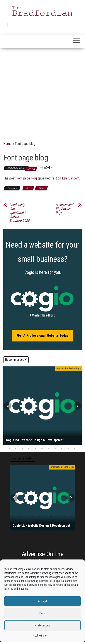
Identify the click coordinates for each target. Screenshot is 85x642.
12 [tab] (19, 522)
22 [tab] (64, 443)
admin (48, 167)
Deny (42, 613)
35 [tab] (74, 448)
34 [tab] (68, 448)
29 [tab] (35, 448)
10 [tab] (64, 437)
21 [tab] (58, 443)
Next (77, 405)
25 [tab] (9, 448)
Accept (42, 601)
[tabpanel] (42, 405)
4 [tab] (25, 437)
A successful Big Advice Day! (64, 209)
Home (7, 144)
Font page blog (26, 178)
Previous (7, 405)
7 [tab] (45, 437)
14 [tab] (12, 443)
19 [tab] (45, 443)
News (41, 188)
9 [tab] (58, 437)
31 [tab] (48, 448)
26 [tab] (15, 448)
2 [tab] (12, 437)
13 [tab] (25, 522)
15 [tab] (19, 443)
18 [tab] (38, 443)
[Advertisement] (42, 92)
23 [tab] (71, 443)
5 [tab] (32, 437)
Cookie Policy (40, 635)
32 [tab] (55, 448)
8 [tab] (51, 437)
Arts (28, 188)
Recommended (14, 359)
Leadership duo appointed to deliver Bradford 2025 (19, 213)
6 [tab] (38, 437)
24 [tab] (32, 528)
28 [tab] (29, 448)
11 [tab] (71, 437)
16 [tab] (25, 443)
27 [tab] (22, 448)
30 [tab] (42, 448)
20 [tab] (51, 443)
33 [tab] (61, 448)
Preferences (42, 625)
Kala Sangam (70, 178)
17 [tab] (32, 443)
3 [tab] (19, 437)
